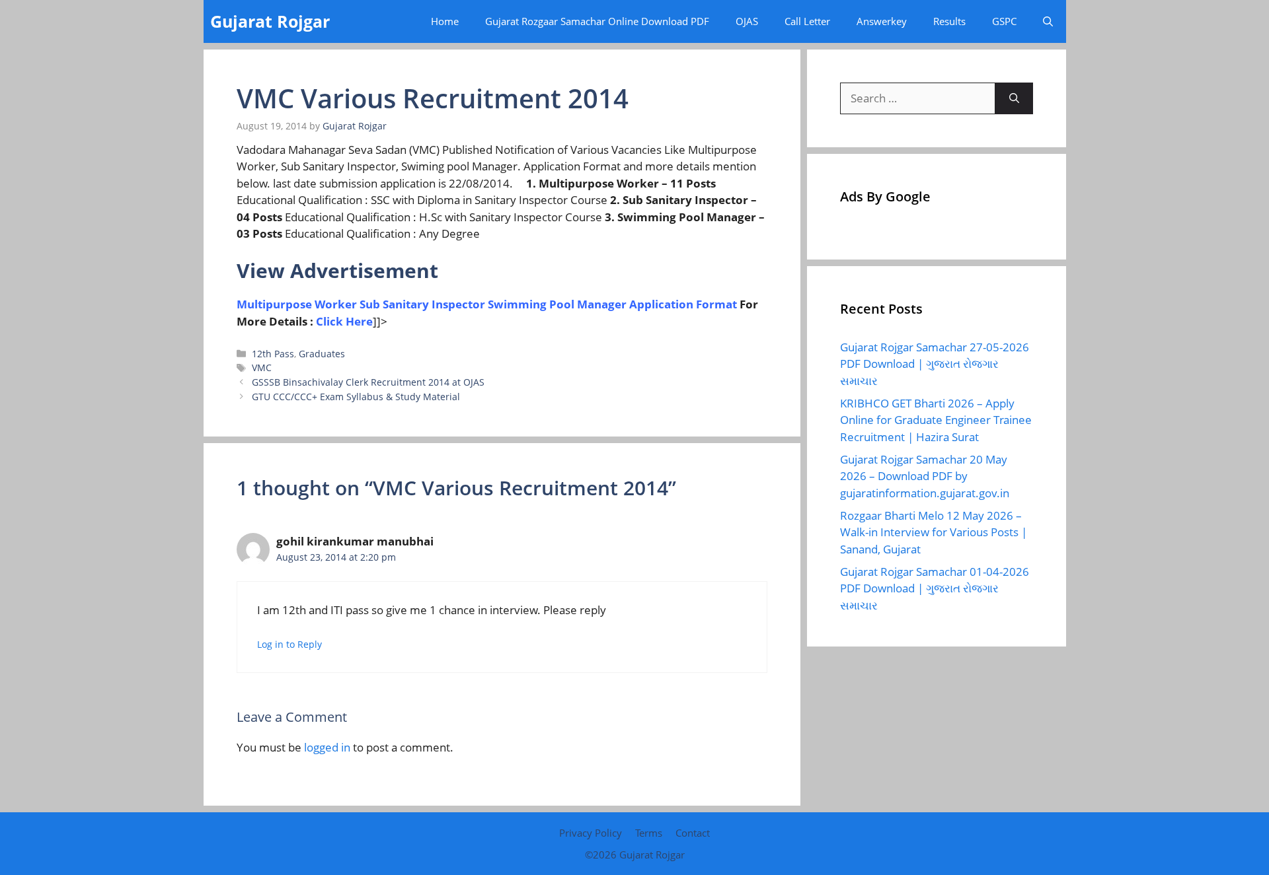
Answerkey (882, 21)
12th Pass (273, 353)
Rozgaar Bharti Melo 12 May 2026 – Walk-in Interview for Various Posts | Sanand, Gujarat (933, 532)
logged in (327, 747)
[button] (1048, 21)
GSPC (1004, 21)
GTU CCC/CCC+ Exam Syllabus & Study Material (356, 396)
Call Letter (807, 21)
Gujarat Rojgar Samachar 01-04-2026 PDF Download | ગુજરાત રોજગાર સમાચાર (934, 588)
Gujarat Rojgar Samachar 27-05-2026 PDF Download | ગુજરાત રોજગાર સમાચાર (934, 363)
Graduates (322, 353)
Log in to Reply (289, 644)
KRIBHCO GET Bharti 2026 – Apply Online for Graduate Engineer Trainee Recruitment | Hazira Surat (936, 420)
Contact (692, 832)
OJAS (747, 21)
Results (949, 21)
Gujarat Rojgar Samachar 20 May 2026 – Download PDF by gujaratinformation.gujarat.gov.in (924, 476)
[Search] (1014, 98)
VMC (262, 367)
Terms (648, 832)
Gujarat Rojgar (270, 21)
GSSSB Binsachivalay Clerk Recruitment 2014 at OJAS (368, 382)
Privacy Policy (590, 832)
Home (445, 21)
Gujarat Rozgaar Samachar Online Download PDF (597, 21)
